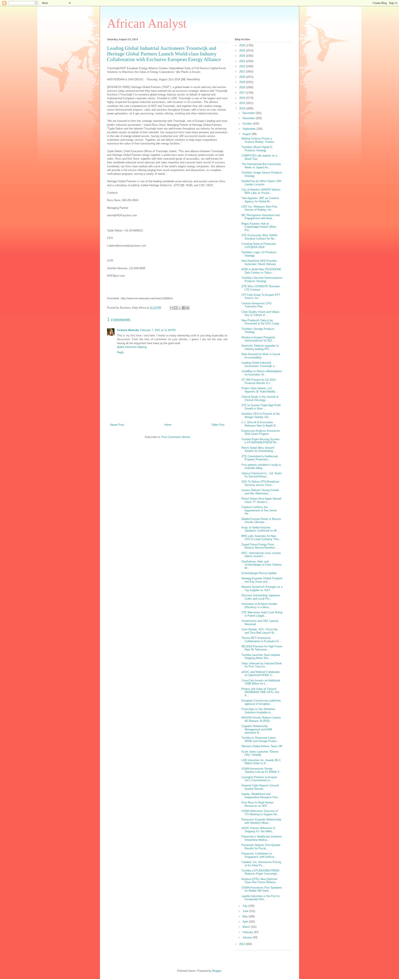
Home (167, 424)
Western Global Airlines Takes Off (261, 746)
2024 (242, 55)
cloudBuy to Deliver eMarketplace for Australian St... (261, 373)
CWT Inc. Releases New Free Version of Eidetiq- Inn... (259, 208)
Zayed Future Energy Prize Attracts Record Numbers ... (259, 546)
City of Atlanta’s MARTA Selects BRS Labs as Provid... (261, 191)
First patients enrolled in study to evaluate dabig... (261, 466)
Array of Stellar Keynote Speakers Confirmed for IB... (260, 529)
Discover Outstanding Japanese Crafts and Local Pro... (260, 597)
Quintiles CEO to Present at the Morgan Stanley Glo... (260, 415)
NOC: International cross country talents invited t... (261, 554)
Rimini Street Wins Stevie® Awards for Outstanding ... (258, 449)
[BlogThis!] (176, 308)
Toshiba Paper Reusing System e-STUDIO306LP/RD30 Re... (260, 441)
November (249, 118)
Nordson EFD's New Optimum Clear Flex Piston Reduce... (259, 881)
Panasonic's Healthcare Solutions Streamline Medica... (261, 838)
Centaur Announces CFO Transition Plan (256, 305)
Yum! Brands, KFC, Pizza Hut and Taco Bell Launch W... (259, 631)
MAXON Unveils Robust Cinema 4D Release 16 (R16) (261, 719)
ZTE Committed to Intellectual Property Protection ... (259, 458)
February (248, 932)
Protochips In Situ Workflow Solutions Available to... (258, 711)
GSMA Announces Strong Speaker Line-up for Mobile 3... (261, 770)
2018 (242, 87)
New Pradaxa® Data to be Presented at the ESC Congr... (261, 322)
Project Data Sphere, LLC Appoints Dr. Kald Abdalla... (259, 390)
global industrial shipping (132, 346)
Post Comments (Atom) (175, 437)
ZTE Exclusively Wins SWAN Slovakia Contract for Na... (259, 237)
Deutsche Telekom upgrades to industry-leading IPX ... (260, 347)
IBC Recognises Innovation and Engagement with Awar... (260, 217)
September (249, 128)
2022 (242, 66)
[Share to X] (180, 308)
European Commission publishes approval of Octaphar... (261, 702)
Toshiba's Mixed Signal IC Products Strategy (257, 148)
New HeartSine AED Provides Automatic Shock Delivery (259, 262)
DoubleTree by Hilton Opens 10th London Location (261, 183)
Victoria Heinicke (128, 330)
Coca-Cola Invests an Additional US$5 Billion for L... (260, 682)
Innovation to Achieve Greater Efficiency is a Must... (259, 605)
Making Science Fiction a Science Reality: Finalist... (258, 140)
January (248, 937)
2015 (242, 103)
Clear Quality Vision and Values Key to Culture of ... (260, 313)
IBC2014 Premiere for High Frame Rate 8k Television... (261, 648)
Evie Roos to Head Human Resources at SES (257, 804)
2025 (242, 50)
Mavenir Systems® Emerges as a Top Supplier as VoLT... (261, 588)
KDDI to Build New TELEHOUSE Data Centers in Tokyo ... (261, 271)
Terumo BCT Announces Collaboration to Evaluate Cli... (261, 639)
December (249, 113)
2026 (242, 45)
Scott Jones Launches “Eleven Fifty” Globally (259, 753)
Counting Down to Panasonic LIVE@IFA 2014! (258, 245)
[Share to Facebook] (184, 308)
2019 (242, 82)
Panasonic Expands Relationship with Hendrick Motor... (261, 821)
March (247, 926)
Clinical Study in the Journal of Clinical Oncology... (259, 398)
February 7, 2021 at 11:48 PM (158, 330)
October (248, 123)
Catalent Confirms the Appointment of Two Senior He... (259, 510)
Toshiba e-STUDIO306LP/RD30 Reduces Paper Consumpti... (260, 872)
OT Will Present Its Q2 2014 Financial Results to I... (258, 381)
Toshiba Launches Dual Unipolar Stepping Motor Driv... (260, 656)
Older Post (218, 424)
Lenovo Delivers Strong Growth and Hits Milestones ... (260, 492)
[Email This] (172, 308)
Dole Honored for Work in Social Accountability (260, 356)
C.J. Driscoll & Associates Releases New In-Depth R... (259, 424)
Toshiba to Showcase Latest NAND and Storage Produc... (260, 739)
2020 (242, 76)
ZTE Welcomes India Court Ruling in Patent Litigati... (261, 614)
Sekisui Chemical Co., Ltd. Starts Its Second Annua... (261, 475)
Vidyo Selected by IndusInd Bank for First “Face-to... (261, 665)
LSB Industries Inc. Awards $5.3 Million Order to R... (260, 762)
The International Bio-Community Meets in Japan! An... (261, 166)
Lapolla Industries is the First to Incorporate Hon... (260, 898)
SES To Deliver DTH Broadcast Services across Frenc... (260, 483)
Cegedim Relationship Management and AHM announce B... (256, 729)
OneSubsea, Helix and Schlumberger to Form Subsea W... (261, 565)
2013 (242, 944)
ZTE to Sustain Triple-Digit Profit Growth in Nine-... (261, 407)
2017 (242, 92)
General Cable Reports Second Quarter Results (260, 787)
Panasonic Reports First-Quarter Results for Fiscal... (260, 846)
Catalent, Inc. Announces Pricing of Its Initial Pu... (261, 863)
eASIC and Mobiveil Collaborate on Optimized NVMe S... (260, 673)
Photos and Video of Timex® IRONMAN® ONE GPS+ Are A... (260, 692)
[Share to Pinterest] (188, 308)
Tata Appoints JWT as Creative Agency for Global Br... (260, 200)
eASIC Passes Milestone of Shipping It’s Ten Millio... (258, 829)
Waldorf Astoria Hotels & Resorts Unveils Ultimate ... (261, 520)
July (245, 905)
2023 (242, 61)
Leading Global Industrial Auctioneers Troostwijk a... (259, 364)
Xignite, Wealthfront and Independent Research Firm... (260, 795)
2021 (242, 71)
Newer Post (117, 424)
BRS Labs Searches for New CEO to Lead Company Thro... (261, 537)
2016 (242, 97)
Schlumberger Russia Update (259, 573)
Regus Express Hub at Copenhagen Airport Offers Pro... (258, 227)
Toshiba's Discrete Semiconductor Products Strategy (261, 279)
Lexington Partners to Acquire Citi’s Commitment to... (259, 779)
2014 (242, 108)
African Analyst (147, 23)
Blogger (216, 970)
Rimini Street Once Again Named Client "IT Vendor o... (261, 500)
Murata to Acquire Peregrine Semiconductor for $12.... (258, 339)
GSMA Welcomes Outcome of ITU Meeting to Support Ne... (260, 812)
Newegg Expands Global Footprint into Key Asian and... (261, 580)
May (246, 916)
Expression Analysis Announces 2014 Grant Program (260, 432)
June (246, 911)
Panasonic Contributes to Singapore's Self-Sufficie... (259, 855)
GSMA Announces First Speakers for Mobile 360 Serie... (261, 889)
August (247, 134)
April (246, 921)
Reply (120, 352)
